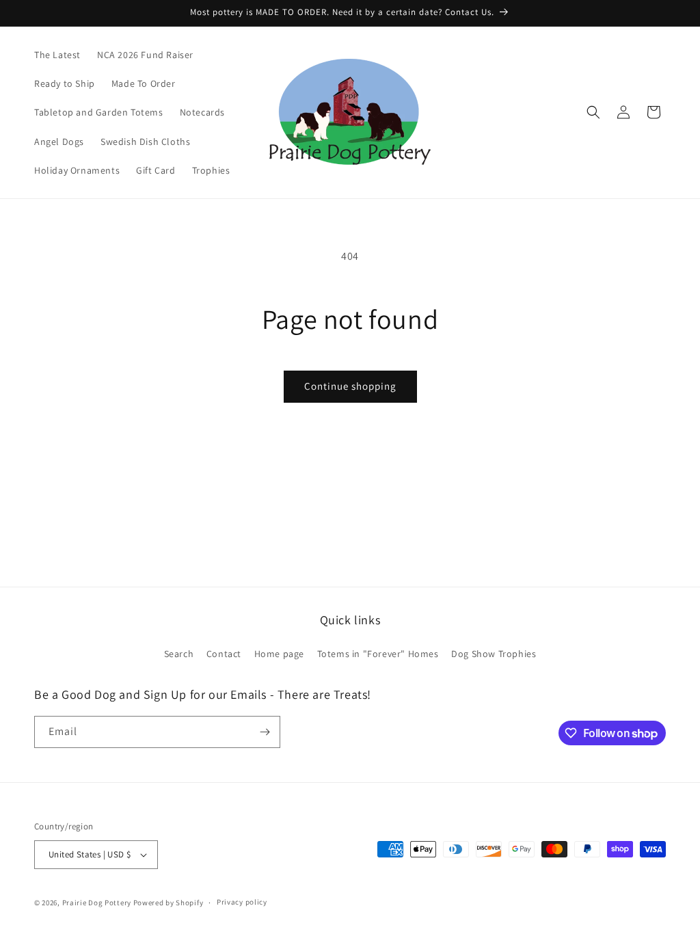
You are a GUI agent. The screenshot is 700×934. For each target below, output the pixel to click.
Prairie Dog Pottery (96, 902)
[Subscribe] (265, 732)
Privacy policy (242, 902)
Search (179, 654)
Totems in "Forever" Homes (378, 654)
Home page (279, 654)
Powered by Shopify (168, 902)
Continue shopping (350, 385)
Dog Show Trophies (493, 654)
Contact (223, 654)
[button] (593, 112)
